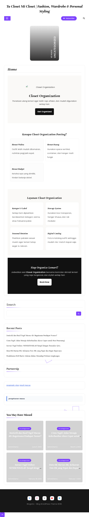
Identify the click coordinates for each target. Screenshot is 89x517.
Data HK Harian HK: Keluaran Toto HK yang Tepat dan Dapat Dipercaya (34, 351)
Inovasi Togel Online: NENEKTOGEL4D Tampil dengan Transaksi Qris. (33, 346)
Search (11, 304)
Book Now (44, 282)
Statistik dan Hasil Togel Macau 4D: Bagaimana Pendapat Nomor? (31, 335)
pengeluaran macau (17, 399)
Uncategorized (24, 428)
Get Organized (44, 111)
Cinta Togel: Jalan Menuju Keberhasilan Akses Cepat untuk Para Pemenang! (35, 341)
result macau (25, 385)
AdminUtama (13, 447)
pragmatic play (12, 385)
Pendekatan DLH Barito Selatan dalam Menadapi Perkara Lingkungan (33, 356)
